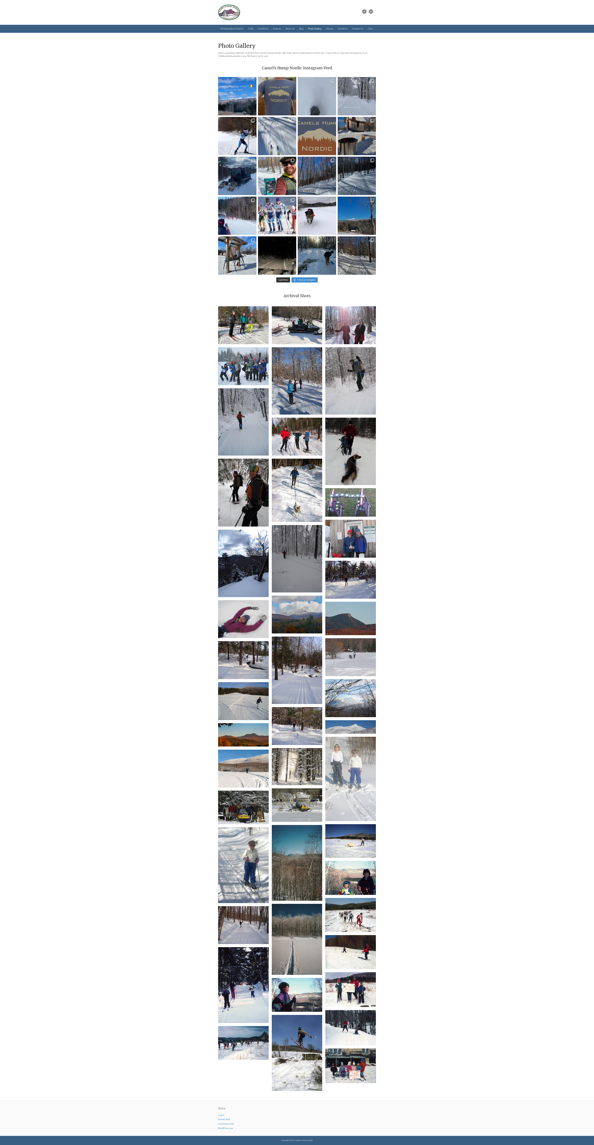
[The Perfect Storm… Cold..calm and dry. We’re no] (317, 96)
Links (370, 28)
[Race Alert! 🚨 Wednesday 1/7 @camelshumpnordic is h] (237, 136)
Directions (343, 28)
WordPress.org (225, 1128)
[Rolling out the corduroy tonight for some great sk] (277, 255)
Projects (277, 28)
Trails (250, 28)
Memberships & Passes (231, 28)
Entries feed (224, 1119)
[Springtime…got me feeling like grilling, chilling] (357, 136)
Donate (329, 28)
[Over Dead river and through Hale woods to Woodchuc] (277, 136)
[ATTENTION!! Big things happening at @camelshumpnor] (277, 216)
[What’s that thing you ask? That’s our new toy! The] (237, 176)
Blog (301, 28)
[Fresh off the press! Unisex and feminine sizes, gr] (277, 96)
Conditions (263, 28)
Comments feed (226, 1124)
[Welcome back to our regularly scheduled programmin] (357, 96)
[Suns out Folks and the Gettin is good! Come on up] (237, 255)
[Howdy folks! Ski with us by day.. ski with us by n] (237, 96)
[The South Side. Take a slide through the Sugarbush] (317, 176)
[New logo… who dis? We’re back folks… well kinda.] (317, 136)
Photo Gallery (314, 28)
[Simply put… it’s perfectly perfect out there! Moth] (357, 176)
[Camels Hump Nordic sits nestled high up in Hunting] (357, 216)
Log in (221, 1115)
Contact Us (357, 28)
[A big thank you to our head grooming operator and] (317, 255)
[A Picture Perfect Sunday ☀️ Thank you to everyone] (357, 255)
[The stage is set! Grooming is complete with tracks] (317, 216)
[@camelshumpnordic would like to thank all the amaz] (237, 216)
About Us (290, 28)
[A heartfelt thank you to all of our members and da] (277, 176)
